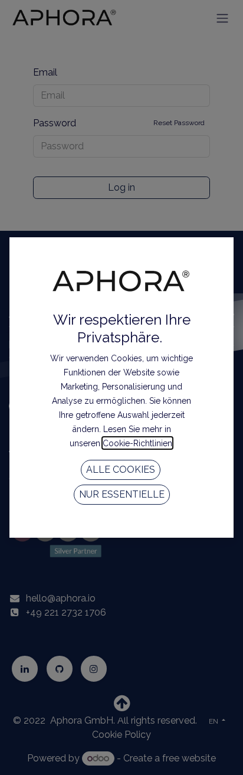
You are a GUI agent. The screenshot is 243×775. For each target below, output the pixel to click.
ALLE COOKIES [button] (120, 469)
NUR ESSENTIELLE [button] (122, 494)
